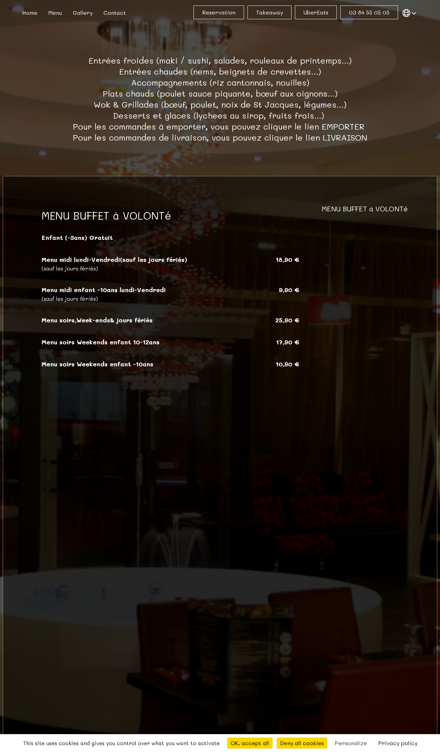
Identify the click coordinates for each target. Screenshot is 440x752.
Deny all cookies (302, 743)
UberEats (316, 12)
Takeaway (269, 12)
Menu (55, 12)
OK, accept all (250, 743)
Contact (114, 12)
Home (29, 12)
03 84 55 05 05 (369, 12)
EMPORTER (343, 126)
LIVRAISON (345, 137)
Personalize (351, 743)
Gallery (82, 12)
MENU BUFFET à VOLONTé (364, 208)
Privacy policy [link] (397, 743)
